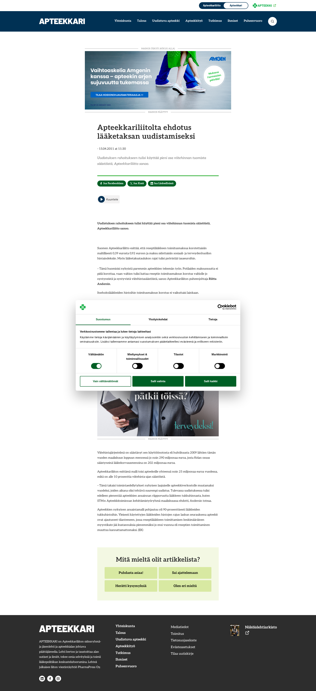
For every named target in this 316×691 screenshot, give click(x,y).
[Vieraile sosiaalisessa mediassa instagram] (58, 679)
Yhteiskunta (122, 21)
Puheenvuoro (253, 21)
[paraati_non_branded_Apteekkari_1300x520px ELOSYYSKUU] (158, 80)
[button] (272, 21)
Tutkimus (215, 21)
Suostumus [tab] (103, 319)
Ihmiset (233, 21)
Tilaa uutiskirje (182, 654)
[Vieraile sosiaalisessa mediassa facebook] (50, 679)
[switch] (137, 366)
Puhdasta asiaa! (130, 575)
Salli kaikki (210, 381)
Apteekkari (236, 5)
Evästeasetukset (183, 647)
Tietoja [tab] (212, 319)
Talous (141, 21)
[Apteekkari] (62, 21)
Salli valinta (158, 381)
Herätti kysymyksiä (130, 588)
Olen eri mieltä (185, 588)
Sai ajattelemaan (185, 575)
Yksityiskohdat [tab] (158, 319)
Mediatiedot (180, 627)
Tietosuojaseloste (184, 640)
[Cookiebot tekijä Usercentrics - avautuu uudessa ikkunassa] (220, 307)
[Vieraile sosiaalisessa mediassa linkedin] (42, 679)
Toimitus (177, 634)
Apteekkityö (194, 21)
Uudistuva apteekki (166, 21)
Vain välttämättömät (105, 381)
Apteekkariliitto (211, 5)
